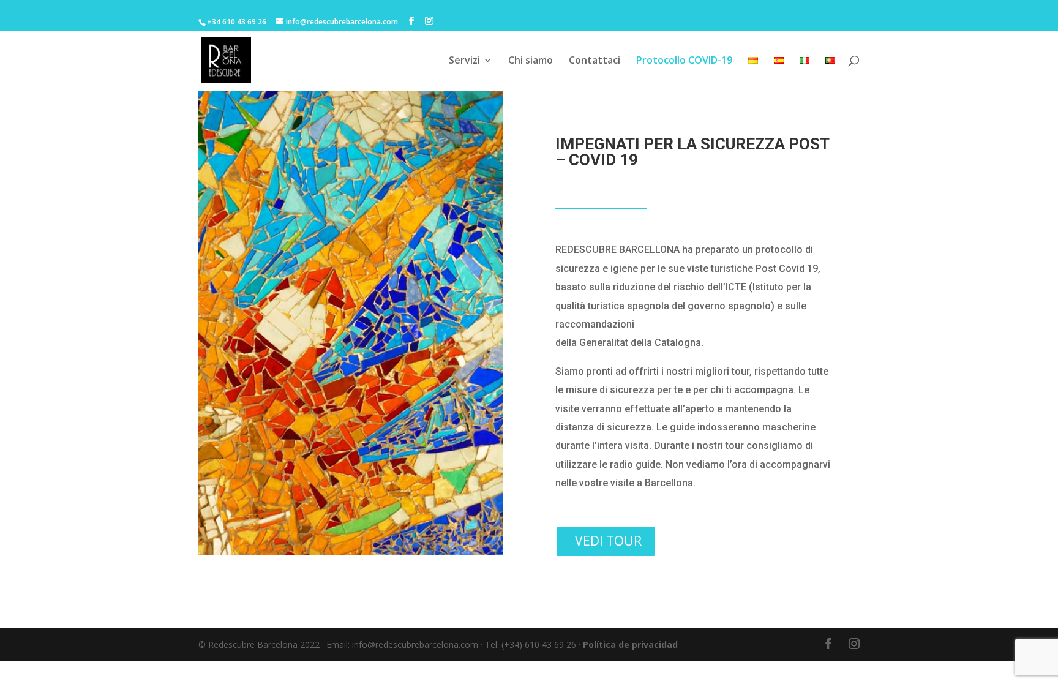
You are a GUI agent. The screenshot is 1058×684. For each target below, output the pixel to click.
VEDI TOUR (608, 540)
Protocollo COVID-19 (684, 61)
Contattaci (594, 61)
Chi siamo (530, 61)
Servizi (464, 61)
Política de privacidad (630, 644)
